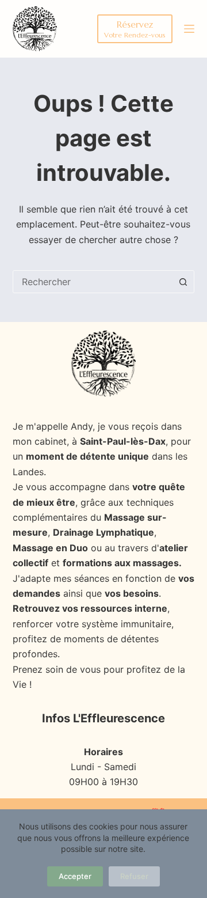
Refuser (134, 876)
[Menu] (189, 29)
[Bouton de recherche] (183, 282)
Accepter (75, 876)
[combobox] (92, 281)
